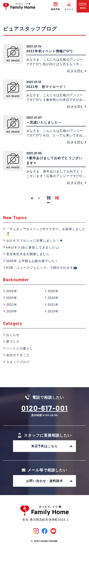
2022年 (11, 304)
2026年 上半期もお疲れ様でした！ (32, 261)
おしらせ (13, 335)
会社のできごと (18, 355)
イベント (69, 9)
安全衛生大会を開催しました (28, 254)
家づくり (13, 341)
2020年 (11, 311)
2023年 (53, 297)
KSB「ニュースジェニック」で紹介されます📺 (41, 267)
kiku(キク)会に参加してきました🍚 (32, 247)
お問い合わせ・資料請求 (44, 481)
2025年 (53, 291)
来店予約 (55, 9)
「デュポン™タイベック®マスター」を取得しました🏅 (45, 231)
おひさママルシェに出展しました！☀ (34, 240)
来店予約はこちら (44, 446)
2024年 (11, 297)
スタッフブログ (18, 362)
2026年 (11, 291)
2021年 (53, 304)
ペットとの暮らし (19, 348)
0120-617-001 (44, 407)
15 (49, 197)
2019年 (53, 311)
